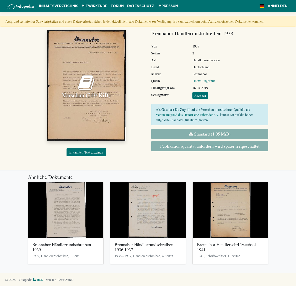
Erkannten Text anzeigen (86, 152)
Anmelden (278, 6)
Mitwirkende (94, 6)
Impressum (168, 6)
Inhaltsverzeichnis (58, 6)
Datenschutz (140, 6)
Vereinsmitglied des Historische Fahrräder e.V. (187, 114)
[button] (262, 6)
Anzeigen (200, 95)
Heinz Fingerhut (203, 80)
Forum (117, 6)
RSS (39, 279)
